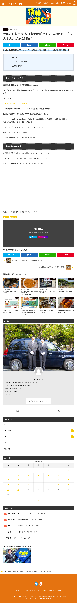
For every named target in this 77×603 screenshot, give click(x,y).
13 (38, 480)
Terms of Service (57, 596)
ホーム (32, 3)
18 (18, 485)
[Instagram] (43, 237)
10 (8, 480)
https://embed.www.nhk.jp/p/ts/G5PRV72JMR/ (19, 103)
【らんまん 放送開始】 (20, 61)
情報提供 (69, 3)
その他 (5, 29)
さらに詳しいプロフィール (38, 401)
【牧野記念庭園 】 (17, 66)
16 (69, 480)
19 (28, 485)
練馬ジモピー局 (11, 4)
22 (59, 485)
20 (38, 485)
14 (48, 480)
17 (8, 485)
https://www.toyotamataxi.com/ (19, 385)
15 (59, 480)
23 (69, 485)
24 (8, 490)
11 (18, 480)
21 (48, 485)
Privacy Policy (46, 596)
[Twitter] (33, 237)
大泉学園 (14, 217)
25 (18, 490)
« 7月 (38, 501)
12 (28, 480)
